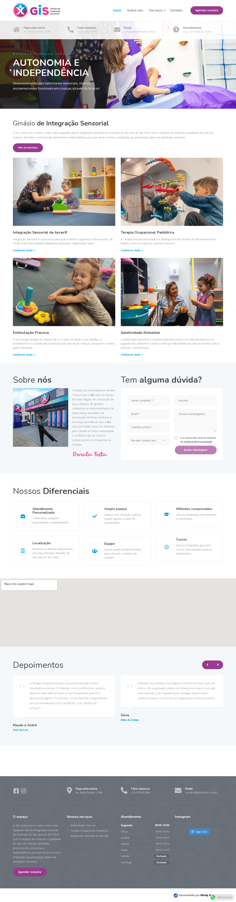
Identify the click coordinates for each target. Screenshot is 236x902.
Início (117, 10)
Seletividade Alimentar (140, 332)
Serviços (155, 10)
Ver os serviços (28, 147)
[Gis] (37, 10)
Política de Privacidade (198, 441)
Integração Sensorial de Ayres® (40, 232)
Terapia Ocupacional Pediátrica (147, 232)
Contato (176, 10)
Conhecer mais (23, 250)
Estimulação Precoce (31, 332)
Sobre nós (135, 10)
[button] (10, 70)
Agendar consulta (206, 10)
